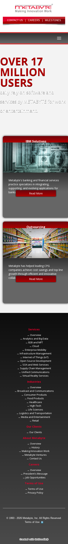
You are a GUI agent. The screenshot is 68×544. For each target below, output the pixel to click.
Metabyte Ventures (36, 455)
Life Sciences (35, 409)
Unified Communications (35, 372)
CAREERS (34, 20)
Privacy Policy (35, 492)
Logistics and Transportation (35, 413)
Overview (35, 335)
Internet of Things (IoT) (35, 357)
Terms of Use (35, 489)
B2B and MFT (35, 342)
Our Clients (35, 432)
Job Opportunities (36, 477)
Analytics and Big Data (35, 338)
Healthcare (35, 402)
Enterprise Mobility (35, 350)
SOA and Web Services (35, 364)
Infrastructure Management (35, 353)
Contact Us (35, 458)
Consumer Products (35, 394)
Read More (36, 193)
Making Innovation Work (35, 451)
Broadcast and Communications (35, 391)
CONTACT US (15, 20)
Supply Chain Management (35, 368)
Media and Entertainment (35, 417)
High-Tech (35, 405)
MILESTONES (53, 20)
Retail (35, 420)
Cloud (35, 346)
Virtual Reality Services (35, 375)
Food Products (35, 398)
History (36, 447)
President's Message (35, 473)
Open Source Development (35, 361)
